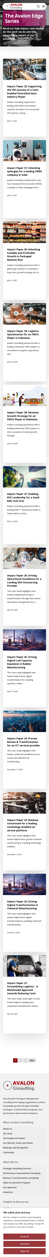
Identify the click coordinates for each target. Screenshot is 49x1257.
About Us (7, 1128)
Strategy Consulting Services (17, 1168)
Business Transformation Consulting (21, 1177)
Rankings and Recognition (15, 1147)
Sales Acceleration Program (16, 1182)
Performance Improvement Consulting (21, 1173)
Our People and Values (14, 1138)
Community (8, 1152)
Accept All (24, 1236)
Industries (8, 1192)
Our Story (7, 1133)
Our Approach (10, 1187)
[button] (43, 6)
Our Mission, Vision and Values (18, 1142)
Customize (24, 1244)
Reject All (24, 1251)
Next (32, 1060)
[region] (24, 1232)
